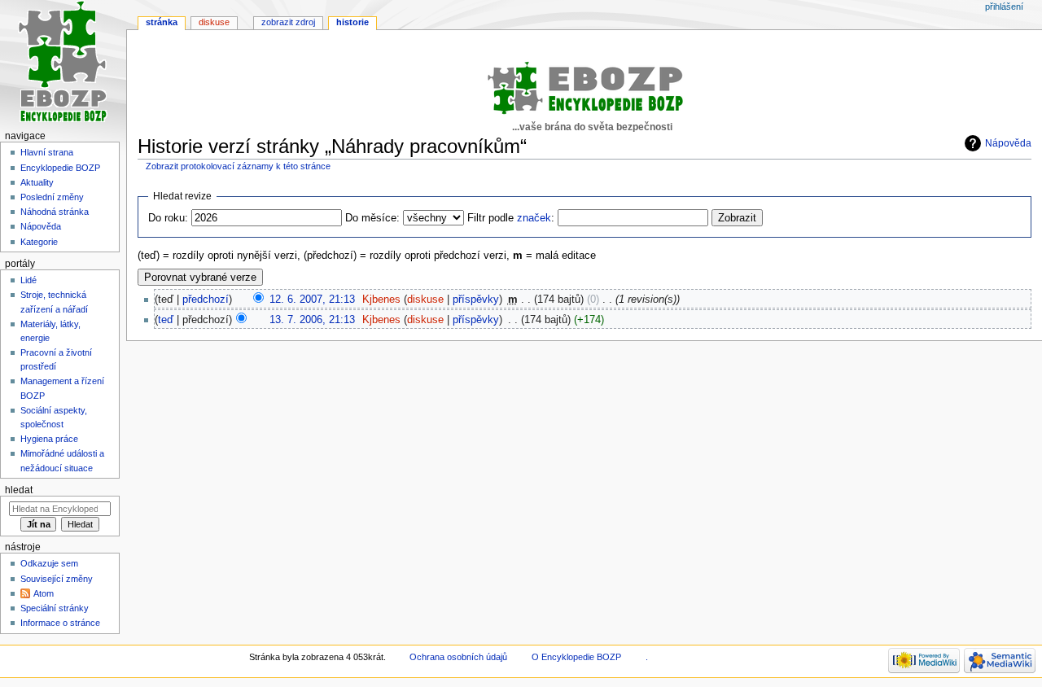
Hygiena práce (49, 439)
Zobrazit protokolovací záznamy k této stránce (238, 166)
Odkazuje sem (49, 563)
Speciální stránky (54, 608)
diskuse (425, 299)
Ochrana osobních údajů (458, 657)
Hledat (19, 490)
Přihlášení (1004, 6)
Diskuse (214, 22)
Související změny (56, 579)
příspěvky (476, 299)
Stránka (161, 22)
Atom (43, 593)
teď (165, 320)
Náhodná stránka (54, 212)
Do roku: (168, 218)
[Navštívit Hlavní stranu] (63, 63)
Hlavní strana (46, 152)
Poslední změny (52, 197)
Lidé (28, 280)
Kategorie (39, 242)
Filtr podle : (510, 218)
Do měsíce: (372, 218)
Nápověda (1008, 143)
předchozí (205, 299)
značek (534, 218)
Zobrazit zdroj (288, 22)
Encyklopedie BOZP (60, 168)
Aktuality (37, 182)
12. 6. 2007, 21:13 (312, 299)
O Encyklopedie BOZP (576, 657)
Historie (352, 22)
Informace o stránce (60, 623)
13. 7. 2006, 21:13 (312, 320)
